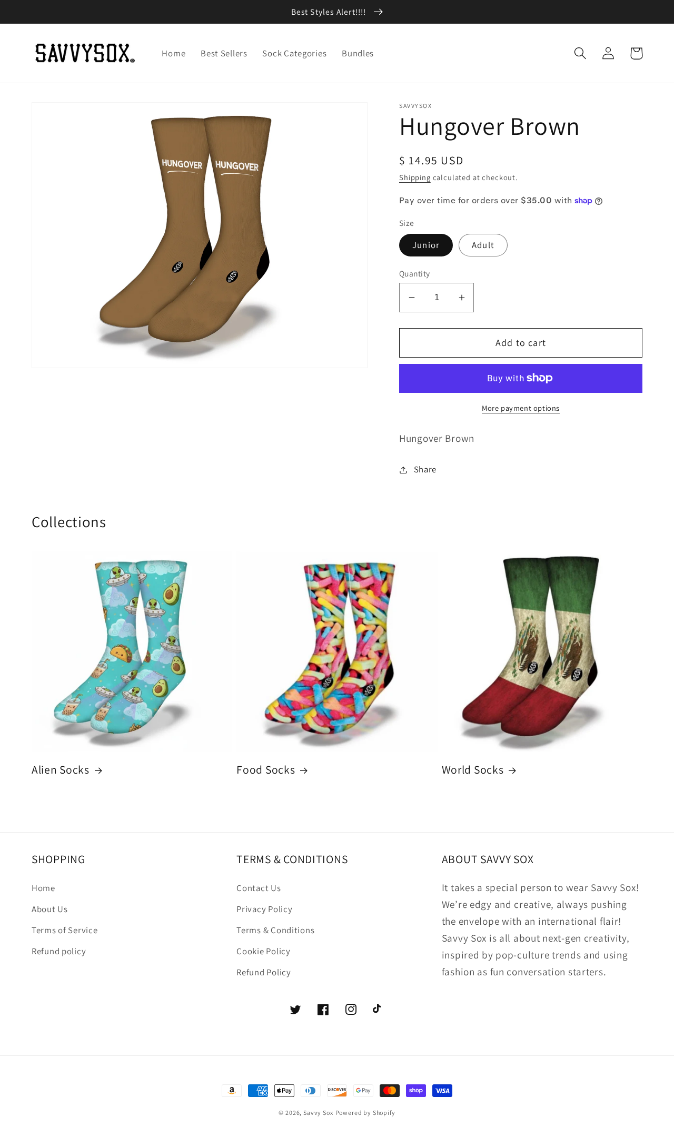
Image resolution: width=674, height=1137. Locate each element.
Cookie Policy (263, 951)
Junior (426, 245)
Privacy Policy (264, 909)
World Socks (473, 769)
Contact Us (258, 888)
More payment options (521, 408)
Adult (483, 245)
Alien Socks (61, 769)
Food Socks (265, 769)
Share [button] (425, 469)
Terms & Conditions (275, 930)
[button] (580, 53)
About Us (50, 909)
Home (43, 888)
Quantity (414, 273)
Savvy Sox (318, 1112)
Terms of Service (65, 930)
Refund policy (59, 951)
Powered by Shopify (365, 1112)
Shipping (415, 177)
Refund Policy (263, 972)
